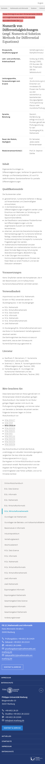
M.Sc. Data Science (11, 550)
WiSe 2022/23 (10, 439)
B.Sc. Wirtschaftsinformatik (14, 505)
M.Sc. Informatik (10, 556)
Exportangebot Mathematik (15, 595)
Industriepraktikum (11, 533)
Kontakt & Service (12, 728)
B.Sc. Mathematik (11, 500)
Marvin (24, 458)
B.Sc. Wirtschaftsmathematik (16, 511)
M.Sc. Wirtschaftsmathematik (15, 573)
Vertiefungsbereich (11, 539)
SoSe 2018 (9, 423)
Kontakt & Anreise (12, 667)
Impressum (6, 678)
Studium (34, 8)
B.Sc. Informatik (10, 494)
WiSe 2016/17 (10, 420)
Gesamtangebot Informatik (14, 606)
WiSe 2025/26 (10, 444)
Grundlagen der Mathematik (15, 517)
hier (20, 20)
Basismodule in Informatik (14, 528)
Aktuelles (6, 736)
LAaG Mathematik (11, 584)
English (40, 3)
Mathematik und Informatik (19, 8)
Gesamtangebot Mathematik (15, 612)
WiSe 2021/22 (10, 436)
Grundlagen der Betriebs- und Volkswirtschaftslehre (24, 522)
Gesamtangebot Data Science (15, 601)
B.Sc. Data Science (11, 489)
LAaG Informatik (10, 578)
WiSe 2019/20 (10, 428)
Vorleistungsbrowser (12, 618)
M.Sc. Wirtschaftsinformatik (14, 567)
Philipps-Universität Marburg (10, 690)
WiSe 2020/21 (10, 431)
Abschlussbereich (11, 545)
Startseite (4, 8)
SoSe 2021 (9, 434)
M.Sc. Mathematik (11, 562)
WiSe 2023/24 (10, 442)
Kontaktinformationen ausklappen (41, 690)
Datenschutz (7, 683)
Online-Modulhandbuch (13, 483)
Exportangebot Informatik (14, 590)
